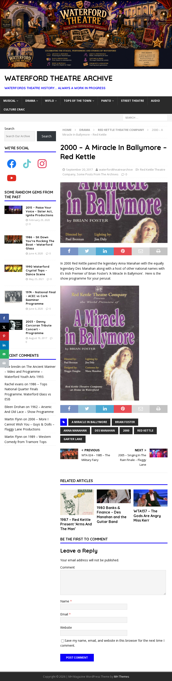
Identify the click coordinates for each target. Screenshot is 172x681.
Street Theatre (132, 101)
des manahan (105, 430)
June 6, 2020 (36, 308)
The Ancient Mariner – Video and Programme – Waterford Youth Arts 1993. (30, 371)
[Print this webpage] (4, 363)
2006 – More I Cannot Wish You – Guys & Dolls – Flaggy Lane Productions (29, 424)
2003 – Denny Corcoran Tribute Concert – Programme (39, 327)
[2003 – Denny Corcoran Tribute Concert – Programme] (13, 325)
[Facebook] (11, 163)
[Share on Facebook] (4, 318)
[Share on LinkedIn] (4, 345)
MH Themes (121, 677)
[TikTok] (27, 163)
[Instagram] (42, 163)
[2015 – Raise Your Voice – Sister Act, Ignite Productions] (13, 210)
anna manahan (75, 430)
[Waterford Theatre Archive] (86, 66)
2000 (126, 430)
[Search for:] (145, 117)
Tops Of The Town (77, 101)
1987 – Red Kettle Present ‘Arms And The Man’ (76, 524)
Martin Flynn (13, 419)
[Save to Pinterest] (4, 336)
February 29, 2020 (39, 220)
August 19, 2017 (38, 338)
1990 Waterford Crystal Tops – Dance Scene (37, 270)
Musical (9, 101)
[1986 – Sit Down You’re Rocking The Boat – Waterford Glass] (13, 239)
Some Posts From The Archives (97, 174)
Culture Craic (14, 109)
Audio (155, 101)
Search (9, 128)
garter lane (73, 439)
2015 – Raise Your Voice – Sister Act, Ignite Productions (39, 211)
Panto (106, 101)
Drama (30, 101)
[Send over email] (4, 354)
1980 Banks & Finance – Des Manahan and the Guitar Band (112, 514)
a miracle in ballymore (89, 422)
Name (65, 601)
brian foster (125, 422)
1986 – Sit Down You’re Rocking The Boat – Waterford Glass (40, 242)
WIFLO (49, 101)
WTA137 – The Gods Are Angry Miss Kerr (147, 516)
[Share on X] (4, 327)
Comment (67, 567)
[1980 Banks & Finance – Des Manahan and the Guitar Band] (114, 496)
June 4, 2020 (36, 253)
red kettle (145, 430)
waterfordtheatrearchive (116, 169)
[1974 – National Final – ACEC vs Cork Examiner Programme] (13, 296)
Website (66, 627)
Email (64, 614)
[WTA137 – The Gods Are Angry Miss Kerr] (150, 498)
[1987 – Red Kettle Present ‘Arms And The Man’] (77, 502)
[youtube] (11, 178)
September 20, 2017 (79, 169)
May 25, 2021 (36, 279)
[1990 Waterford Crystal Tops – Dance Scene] (13, 268)
